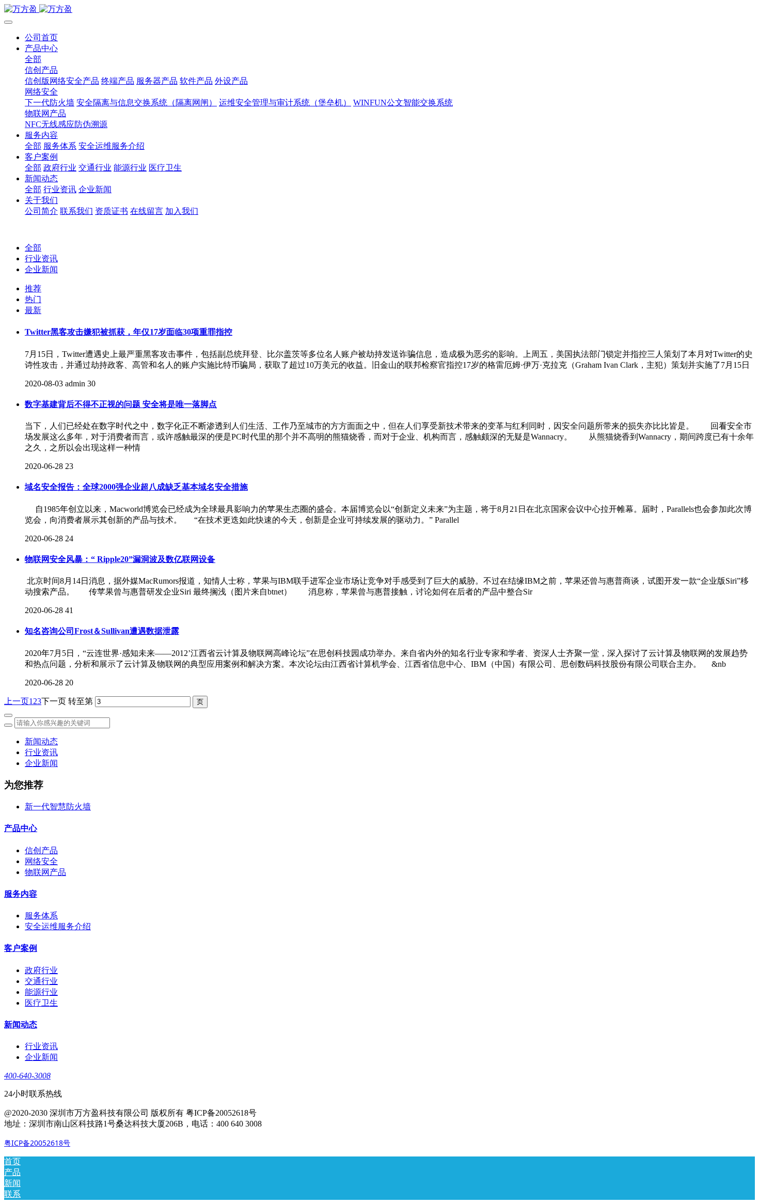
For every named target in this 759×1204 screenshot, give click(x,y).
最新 (33, 310)
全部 (33, 59)
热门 (33, 299)
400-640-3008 (27, 1075)
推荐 (33, 288)
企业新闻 (41, 269)
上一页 (16, 701)
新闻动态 (41, 741)
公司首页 (41, 37)
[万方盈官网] (379, 9)
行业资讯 (41, 258)
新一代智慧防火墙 (58, 806)
